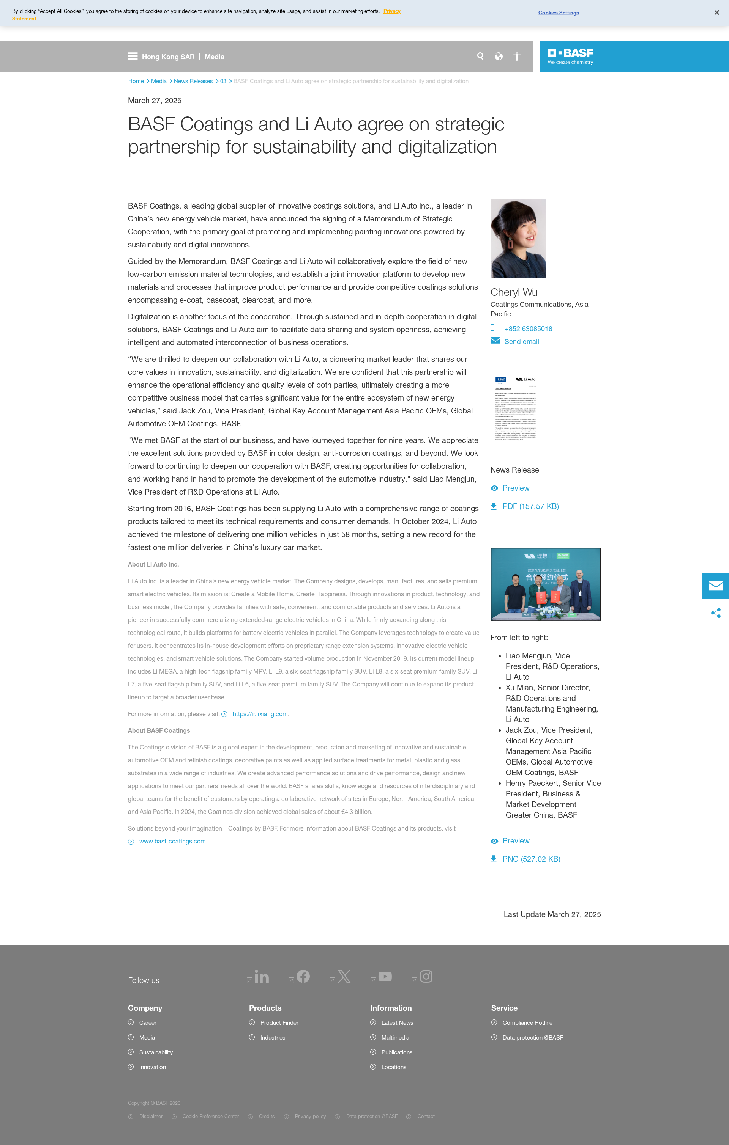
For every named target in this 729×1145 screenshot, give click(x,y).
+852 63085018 (527, 328)
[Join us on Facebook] (299, 981)
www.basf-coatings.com (172, 841)
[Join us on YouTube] (381, 981)
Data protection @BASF (371, 1116)
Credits (267, 1116)
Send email (521, 341)
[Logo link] (570, 56)
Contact (426, 1116)
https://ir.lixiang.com (260, 714)
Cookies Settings (558, 12)
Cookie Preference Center (211, 1116)
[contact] (715, 586)
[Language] (498, 56)
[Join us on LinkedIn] (257, 981)
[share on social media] (715, 613)
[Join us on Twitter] (340, 981)
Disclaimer (151, 1116)
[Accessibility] (516, 56)
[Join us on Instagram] (422, 981)
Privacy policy (310, 1116)
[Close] (716, 12)
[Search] (480, 56)
